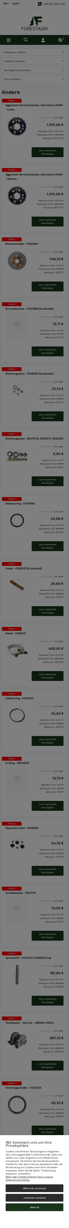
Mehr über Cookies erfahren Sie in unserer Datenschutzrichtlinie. (29, 1178)
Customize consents (35, 1197)
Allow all (34, 1207)
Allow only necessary (34, 1188)
